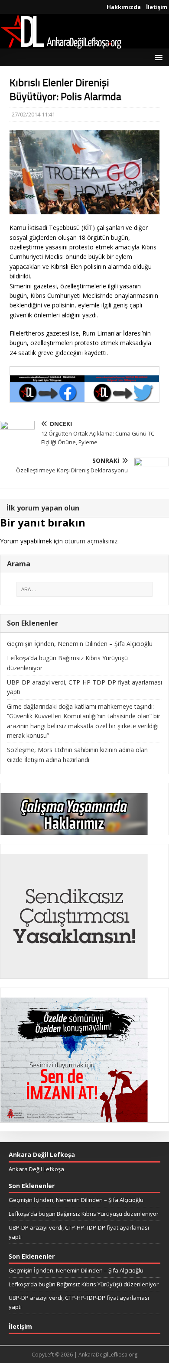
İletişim (156, 7)
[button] (157, 57)
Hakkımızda (124, 7)
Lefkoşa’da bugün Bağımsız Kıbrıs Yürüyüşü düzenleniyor (84, 1214)
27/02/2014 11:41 (33, 114)
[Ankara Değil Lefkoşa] (60, 43)
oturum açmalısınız (91, 541)
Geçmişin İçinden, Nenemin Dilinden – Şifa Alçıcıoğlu (80, 644)
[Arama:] (84, 589)
